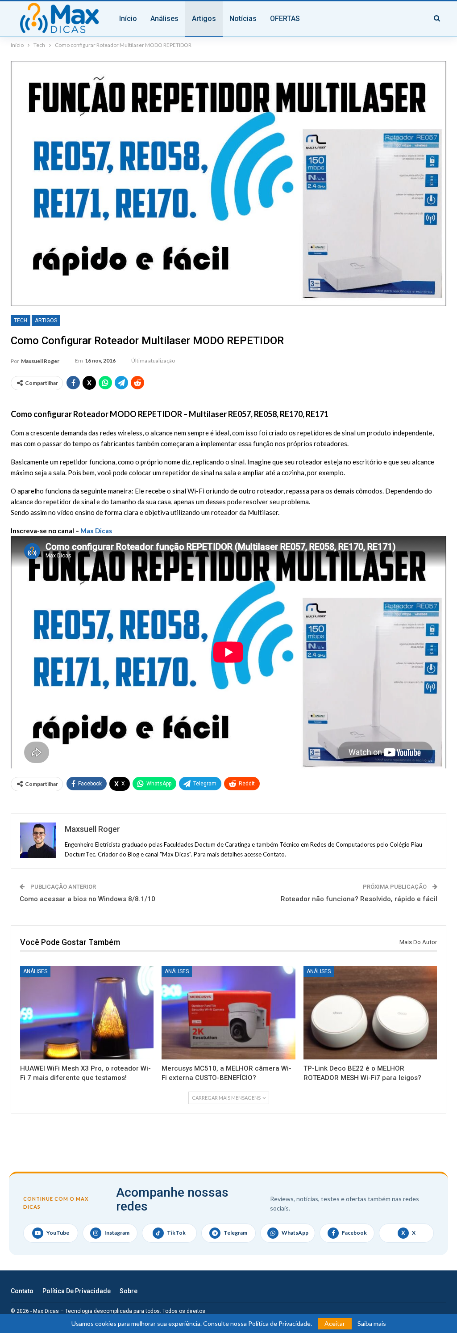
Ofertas (285, 18)
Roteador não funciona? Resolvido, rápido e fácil (359, 899)
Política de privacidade (76, 1291)
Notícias (243, 18)
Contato (22, 1291)
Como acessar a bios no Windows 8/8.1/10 (87, 899)
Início (128, 18)
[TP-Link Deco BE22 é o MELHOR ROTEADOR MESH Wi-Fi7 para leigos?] (370, 1013)
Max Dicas (96, 531)
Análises (164, 18)
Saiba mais (371, 1323)
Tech (20, 320)
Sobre (128, 1291)
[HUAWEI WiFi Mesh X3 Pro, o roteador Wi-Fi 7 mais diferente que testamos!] (87, 1013)
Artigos (204, 18)
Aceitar (334, 1323)
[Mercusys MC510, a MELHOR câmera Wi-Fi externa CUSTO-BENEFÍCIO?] (228, 1013)
